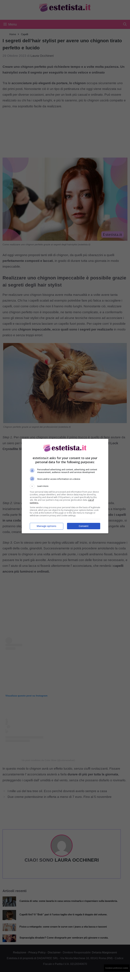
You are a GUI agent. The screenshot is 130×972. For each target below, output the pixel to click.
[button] (65, 486)
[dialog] (65, 486)
